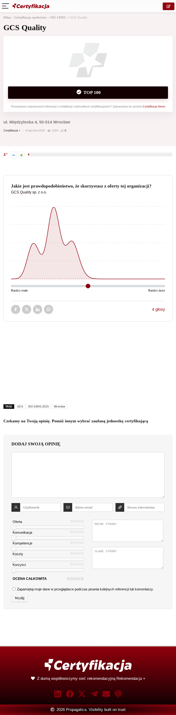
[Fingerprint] (118, 694)
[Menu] (5, 6)
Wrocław (59, 406)
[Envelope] (106, 694)
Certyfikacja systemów (30, 17)
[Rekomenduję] (21, 155)
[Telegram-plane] (94, 694)
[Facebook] (70, 694)
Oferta (17, 522)
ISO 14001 (58, 17)
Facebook (15, 309)
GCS (20, 406)
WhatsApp (48, 309)
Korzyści (19, 565)
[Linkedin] (57, 694)
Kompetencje (22, 543)
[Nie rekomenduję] (14, 155)
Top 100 (91, 92)
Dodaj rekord (168, 6)
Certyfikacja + (11, 130)
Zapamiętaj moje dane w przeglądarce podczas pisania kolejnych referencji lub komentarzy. (85, 589)
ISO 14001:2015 (38, 406)
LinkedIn (37, 309)
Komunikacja (22, 532)
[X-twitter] (82, 694)
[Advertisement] (88, 366)
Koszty (18, 554)
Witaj (7, 17)
